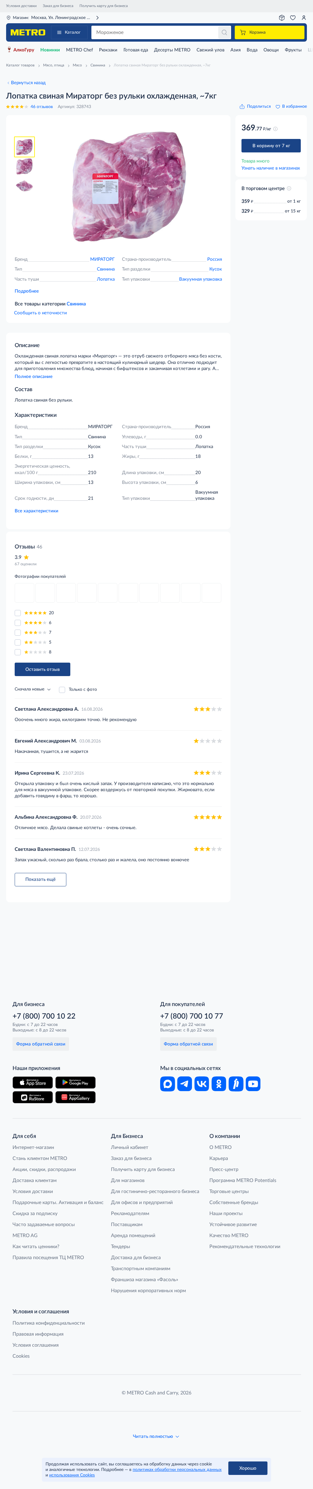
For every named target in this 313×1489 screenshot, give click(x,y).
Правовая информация (38, 1334)
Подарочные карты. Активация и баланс (58, 1202)
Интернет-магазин (33, 1147)
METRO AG (25, 1235)
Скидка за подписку (35, 1213)
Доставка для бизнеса (136, 1257)
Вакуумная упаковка (200, 279)
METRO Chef (79, 50)
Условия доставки (21, 6)
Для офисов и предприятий (142, 1202)
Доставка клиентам (35, 1180)
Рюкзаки (108, 50)
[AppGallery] (75, 1097)
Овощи (271, 50)
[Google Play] (75, 1082)
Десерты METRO (172, 50)
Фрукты (293, 50)
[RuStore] (33, 1097)
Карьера (218, 1158)
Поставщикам (126, 1224)
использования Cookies (72, 1475)
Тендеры (120, 1246)
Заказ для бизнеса (58, 6)
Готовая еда (135, 50)
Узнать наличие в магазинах (270, 168)
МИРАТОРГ (102, 259)
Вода (252, 50)
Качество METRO (229, 1235)
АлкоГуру (23, 50)
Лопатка (106, 279)
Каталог (73, 32)
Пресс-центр (223, 1169)
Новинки (50, 50)
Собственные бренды (233, 1202)
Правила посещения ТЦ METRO (48, 1257)
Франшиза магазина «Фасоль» (144, 1279)
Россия (214, 259)
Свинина (106, 269)
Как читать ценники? (36, 1246)
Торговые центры (229, 1191)
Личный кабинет (129, 1147)
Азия (235, 50)
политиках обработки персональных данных (177, 1470)
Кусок (215, 269)
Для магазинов (128, 1180)
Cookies (21, 1356)
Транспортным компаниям (140, 1268)
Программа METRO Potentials (242, 1180)
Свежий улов (210, 50)
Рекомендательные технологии (244, 1246)
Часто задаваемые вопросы (44, 1224)
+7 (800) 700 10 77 (191, 1016)
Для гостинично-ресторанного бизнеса (155, 1191)
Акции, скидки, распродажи (44, 1169)
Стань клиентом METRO (40, 1158)
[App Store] (33, 1082)
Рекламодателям (130, 1213)
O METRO (220, 1147)
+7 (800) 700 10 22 (44, 1016)
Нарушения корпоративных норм (148, 1290)
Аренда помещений (133, 1235)
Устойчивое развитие (233, 1224)
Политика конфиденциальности (49, 1323)
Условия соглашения (36, 1345)
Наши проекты (226, 1213)
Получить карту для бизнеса (103, 6)
